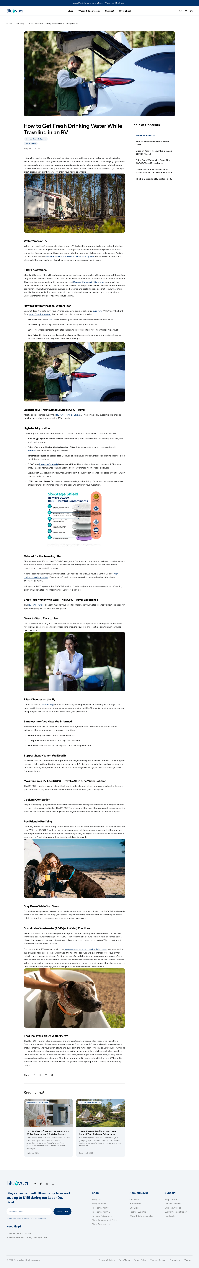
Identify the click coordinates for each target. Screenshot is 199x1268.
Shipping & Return (107, 1260)
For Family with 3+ (101, 1207)
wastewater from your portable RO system (85, 949)
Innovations (135, 1203)
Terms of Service (157, 1260)
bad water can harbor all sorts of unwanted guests (69, 256)
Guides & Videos (173, 1207)
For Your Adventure (102, 1215)
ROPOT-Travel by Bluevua (68, 414)
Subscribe (62, 1211)
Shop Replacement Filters (105, 1220)
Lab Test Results (173, 1203)
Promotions (175, 1260)
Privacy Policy (140, 1260)
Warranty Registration (176, 1211)
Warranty (188, 1260)
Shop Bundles (99, 1203)
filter (51, 319)
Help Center (171, 1199)
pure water (98, 310)
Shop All (96, 1199)
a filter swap (47, 704)
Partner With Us (138, 1211)
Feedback (169, 1215)
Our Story (134, 1199)
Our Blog (134, 1207)
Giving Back (125, 10)
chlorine (32, 450)
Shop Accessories (101, 1224)
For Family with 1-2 (101, 1211)
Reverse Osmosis (48, 464)
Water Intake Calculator (141, 1215)
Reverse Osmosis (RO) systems (89, 282)
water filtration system (40, 314)
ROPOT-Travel (35, 604)
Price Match (124, 1260)
